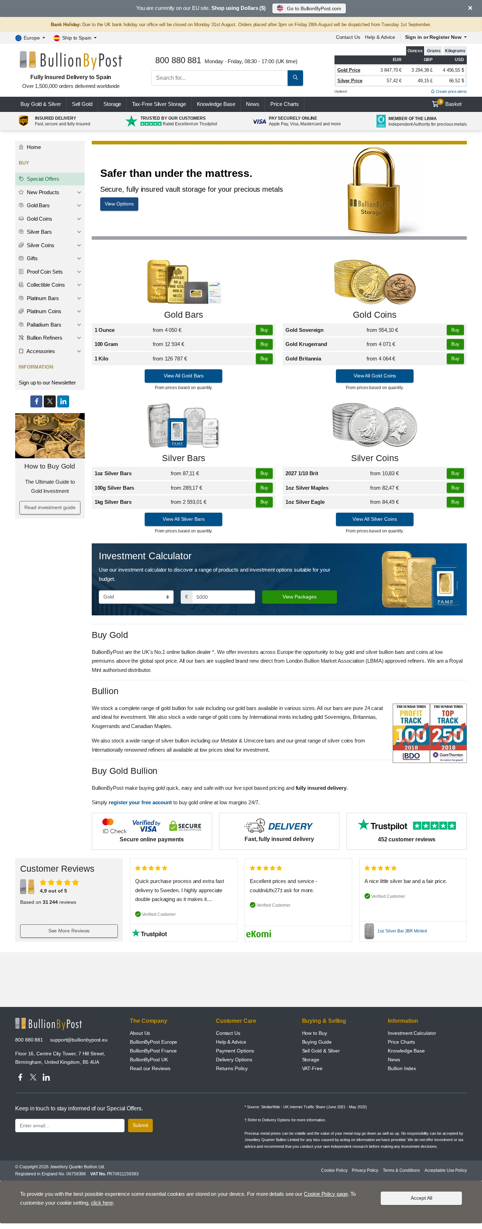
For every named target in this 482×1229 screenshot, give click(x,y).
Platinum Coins (43, 311)
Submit (140, 1125)
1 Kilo (102, 359)
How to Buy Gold (49, 466)
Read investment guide (49, 507)
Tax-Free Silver (159, 104)
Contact (348, 37)
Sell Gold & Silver (321, 1051)
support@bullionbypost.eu (79, 1040)
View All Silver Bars (183, 519)
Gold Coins (375, 315)
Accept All (421, 1198)
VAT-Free (312, 1068)
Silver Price (349, 80)
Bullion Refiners (43, 338)
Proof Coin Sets (44, 272)
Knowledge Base (216, 104)
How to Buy (314, 1033)
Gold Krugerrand (306, 344)
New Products (42, 192)
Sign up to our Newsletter (47, 383)
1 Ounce (105, 330)
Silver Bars (183, 458)
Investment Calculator (412, 1033)
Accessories (40, 351)
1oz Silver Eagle (305, 502)
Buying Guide (317, 1042)
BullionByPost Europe (153, 1042)
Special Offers (42, 179)
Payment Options (235, 1051)
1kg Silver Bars (113, 502)
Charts (284, 104)
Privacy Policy (365, 1170)
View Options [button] (119, 204)
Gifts (31, 258)
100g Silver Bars (114, 488)
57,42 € (394, 80)
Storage (112, 104)
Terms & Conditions (401, 1170)
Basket (451, 103)
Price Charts (401, 1042)
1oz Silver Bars (113, 473)
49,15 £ (425, 80)
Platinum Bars (42, 298)
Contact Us (228, 1033)
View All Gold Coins (375, 375)
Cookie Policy (334, 1170)
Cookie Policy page (326, 1194)
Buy (264, 330)
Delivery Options (234, 1059)
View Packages (300, 596)
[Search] (295, 78)
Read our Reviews (150, 1068)
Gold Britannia (303, 359)
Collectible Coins (45, 285)
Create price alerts (451, 91)
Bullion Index (402, 1068)
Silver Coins (375, 458)
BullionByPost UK (149, 1059)
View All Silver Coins (375, 519)
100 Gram (106, 344)
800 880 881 (29, 1040)
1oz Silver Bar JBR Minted (402, 931)
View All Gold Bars (184, 375)
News (252, 104)
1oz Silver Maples (307, 488)
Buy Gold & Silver (40, 104)
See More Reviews (69, 930)
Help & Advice (380, 37)
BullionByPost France (153, 1051)
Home (33, 147)
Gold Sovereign (304, 330)
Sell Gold (82, 104)
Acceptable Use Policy (445, 1170)
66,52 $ (456, 80)
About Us (140, 1033)
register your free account (140, 802)
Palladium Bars (43, 325)
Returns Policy (232, 1068)
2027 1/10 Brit (301, 473)
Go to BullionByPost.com (314, 8)
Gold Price (348, 70)
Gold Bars (183, 315)
